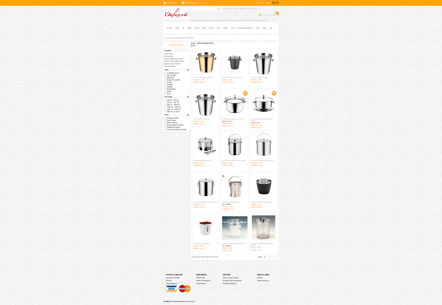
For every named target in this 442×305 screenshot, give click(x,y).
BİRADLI (170, 78)
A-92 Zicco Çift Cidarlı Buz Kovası (261, 202)
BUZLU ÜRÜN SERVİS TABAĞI (175, 61)
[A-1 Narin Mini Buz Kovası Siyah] (234, 75)
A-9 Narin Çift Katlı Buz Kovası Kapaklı (205, 202)
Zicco (169, 94)
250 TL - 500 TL (173, 102)
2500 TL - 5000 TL (174, 109)
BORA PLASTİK (173, 80)
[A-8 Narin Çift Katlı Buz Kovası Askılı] (263, 158)
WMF (169, 91)
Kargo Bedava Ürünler (175, 125)
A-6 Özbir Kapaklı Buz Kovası (202, 160)
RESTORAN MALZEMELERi (245, 28)
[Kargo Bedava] (223, 177)
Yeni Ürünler (171, 120)
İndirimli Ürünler (173, 118)
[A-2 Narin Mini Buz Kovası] (263, 75)
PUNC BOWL (169, 54)
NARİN (170, 85)
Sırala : (194, 43)
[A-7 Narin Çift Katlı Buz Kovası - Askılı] (234, 158)
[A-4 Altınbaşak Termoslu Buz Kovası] (234, 117)
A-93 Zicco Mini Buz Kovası (201, 243)
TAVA (270, 28)
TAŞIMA (264, 28)
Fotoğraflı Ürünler (173, 127)
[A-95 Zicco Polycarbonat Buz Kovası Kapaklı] (263, 241)
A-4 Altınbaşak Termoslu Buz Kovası (233, 119)
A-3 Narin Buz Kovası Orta (201, 119)
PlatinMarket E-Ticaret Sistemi (173, 301)
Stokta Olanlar (172, 123)
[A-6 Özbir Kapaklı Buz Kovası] (206, 158)
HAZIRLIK (197, 28)
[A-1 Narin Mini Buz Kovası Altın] (206, 75)
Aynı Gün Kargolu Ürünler (176, 129)
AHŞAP (177, 28)
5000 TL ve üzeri (173, 112)
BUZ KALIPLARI (170, 66)
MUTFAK (211, 28)
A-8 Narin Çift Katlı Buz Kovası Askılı (262, 160)
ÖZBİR (169, 87)
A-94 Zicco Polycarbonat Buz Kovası (233, 243)
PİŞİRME (225, 28)
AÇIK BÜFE (170, 28)
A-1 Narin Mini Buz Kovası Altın (203, 77)
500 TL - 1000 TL (173, 105)
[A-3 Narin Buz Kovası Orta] (206, 117)
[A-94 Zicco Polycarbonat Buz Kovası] (234, 241)
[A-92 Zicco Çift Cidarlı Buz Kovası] (263, 200)
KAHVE (204, 28)
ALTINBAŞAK (173, 73)
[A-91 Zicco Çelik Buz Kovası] (234, 200)
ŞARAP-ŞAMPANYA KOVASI (174, 59)
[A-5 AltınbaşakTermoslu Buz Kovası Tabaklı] (263, 117)
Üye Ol (268, 3)
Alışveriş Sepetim (269, 15)
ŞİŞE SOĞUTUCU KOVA (172, 64)
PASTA (219, 28)
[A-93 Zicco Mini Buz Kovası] (206, 241)
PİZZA (232, 28)
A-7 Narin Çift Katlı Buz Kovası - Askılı (233, 160)
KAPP (169, 82)
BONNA (189, 28)
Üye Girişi (260, 3)
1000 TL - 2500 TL (174, 107)
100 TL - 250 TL (173, 100)
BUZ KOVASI (169, 56)
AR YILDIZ (171, 75)
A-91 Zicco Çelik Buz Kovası (231, 202)
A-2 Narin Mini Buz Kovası (259, 77)
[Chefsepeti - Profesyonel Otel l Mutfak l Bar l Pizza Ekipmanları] (176, 17)
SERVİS (257, 28)
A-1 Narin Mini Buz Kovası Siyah (232, 77)
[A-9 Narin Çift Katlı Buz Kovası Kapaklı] (206, 200)
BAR (183, 28)
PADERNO (171, 89)
